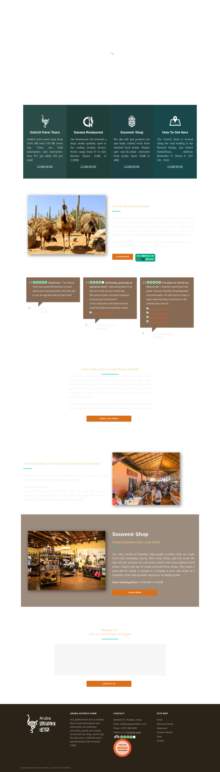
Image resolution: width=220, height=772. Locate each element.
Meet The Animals (108, 7)
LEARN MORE (45, 166)
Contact (160, 740)
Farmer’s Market (155, 7)
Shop (174, 7)
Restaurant (132, 7)
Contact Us (190, 7)
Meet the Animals (165, 724)
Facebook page (133, 732)
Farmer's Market (165, 732)
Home (89, 7)
